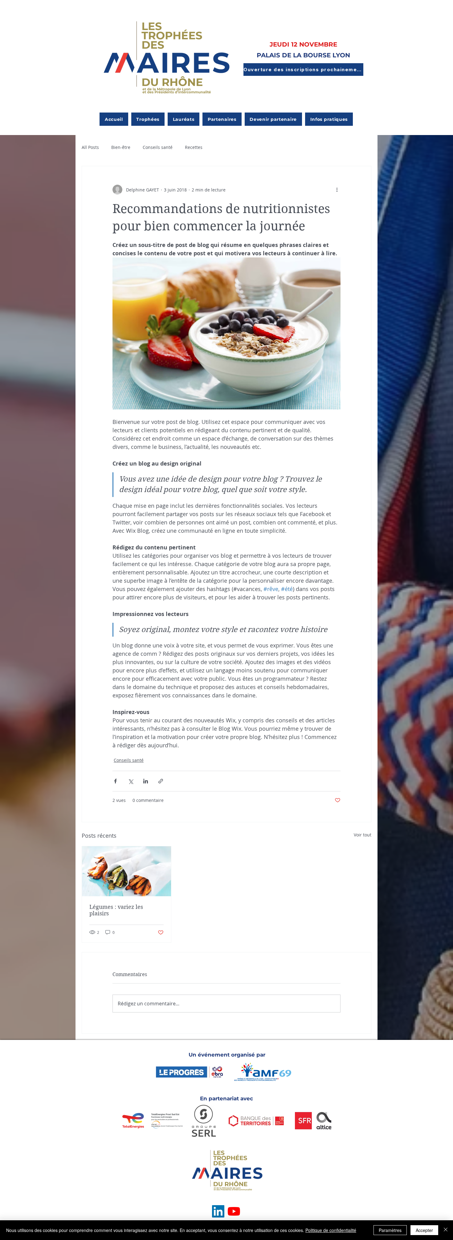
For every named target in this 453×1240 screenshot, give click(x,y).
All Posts (90, 147)
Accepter (424, 1230)
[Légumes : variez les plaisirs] (126, 871)
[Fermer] (445, 1230)
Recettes (193, 147)
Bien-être (120, 147)
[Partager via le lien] (161, 781)
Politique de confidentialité (330, 1230)
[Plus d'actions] (337, 189)
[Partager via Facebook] (115, 781)
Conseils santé (158, 147)
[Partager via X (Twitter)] (130, 781)
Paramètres (390, 1230)
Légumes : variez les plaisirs (116, 910)
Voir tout (362, 835)
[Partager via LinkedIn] (146, 781)
